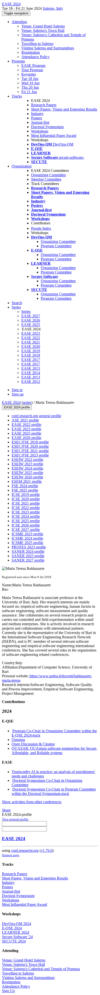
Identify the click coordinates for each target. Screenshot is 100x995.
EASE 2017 (30, 360)
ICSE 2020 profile (26, 499)
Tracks (17, 96)
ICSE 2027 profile (26, 530)
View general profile (15, 819)
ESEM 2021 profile (27, 481)
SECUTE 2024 (14, 941)
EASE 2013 (30, 377)
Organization (22, 166)
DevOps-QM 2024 (16, 924)
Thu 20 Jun (30, 87)
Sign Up (8, 991)
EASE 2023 (30, 333)
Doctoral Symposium (47, 127)
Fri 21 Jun (29, 92)
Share (6, 810)
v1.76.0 (46, 850)
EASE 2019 (30, 351)
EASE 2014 (30, 373)
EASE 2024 (11, 402)
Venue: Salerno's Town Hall (42, 30)
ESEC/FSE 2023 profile (30, 455)
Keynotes (28, 74)
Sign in (17, 390)
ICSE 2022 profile (26, 508)
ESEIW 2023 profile (27, 464)
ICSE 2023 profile (26, 512)
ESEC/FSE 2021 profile (30, 451)
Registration (30, 52)
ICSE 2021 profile (26, 503)
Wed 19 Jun (30, 83)
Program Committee (56, 246)
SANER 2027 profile (28, 560)
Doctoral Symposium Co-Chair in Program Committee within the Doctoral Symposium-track (54, 791)
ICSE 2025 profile (26, 521)
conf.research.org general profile (36, 416)
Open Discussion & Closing (33, 744)
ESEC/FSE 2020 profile (30, 446)
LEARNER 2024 (15, 932)
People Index (41, 228)
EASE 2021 (30, 342)
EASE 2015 (30, 368)
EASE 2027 (30, 316)
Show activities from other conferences (31, 802)
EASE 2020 (30, 346)
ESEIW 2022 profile (27, 460)
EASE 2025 (30, 325)
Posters (36, 118)
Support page (10, 855)
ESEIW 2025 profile (27, 473)
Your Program (32, 70)
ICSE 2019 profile (26, 495)
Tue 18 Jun (29, 79)
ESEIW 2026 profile (27, 477)
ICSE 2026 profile (26, 525)
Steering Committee (46, 179)
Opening (18, 740)
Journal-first (40, 122)
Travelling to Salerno (37, 44)
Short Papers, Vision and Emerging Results (64, 109)
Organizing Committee (48, 175)
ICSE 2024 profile (26, 516)
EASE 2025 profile (26, 433)
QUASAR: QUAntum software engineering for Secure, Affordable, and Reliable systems (54, 750)
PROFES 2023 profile (29, 547)
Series (26, 311)
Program (18, 61)
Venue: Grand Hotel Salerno (43, 26)
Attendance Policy (35, 57)
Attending (19, 22)
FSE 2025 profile (25, 490)
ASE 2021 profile (25, 420)
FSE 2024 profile (25, 486)
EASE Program (33, 65)
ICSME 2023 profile (27, 534)
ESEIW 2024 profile (27, 468)
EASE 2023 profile (26, 429)
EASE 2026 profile (26, 438)
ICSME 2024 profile (27, 538)
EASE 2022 (30, 338)
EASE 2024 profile (17, 407)
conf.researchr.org (25, 850)
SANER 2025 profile (28, 556)
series (27, 402)
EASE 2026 (30, 320)
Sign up (18, 394)
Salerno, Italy (53, 8)
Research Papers (43, 105)
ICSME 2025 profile (27, 543)
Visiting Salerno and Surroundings (47, 48)
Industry (37, 114)
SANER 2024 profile (28, 551)
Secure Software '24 (17, 937)
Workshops (39, 131)
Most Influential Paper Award (53, 135)
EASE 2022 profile (26, 425)
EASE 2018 (30, 355)
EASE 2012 (30, 381)
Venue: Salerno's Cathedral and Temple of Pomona (41, 969)
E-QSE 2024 (12, 928)
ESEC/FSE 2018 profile (30, 442)
